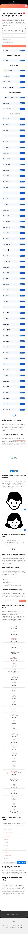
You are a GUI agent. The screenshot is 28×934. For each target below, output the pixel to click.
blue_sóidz (6, 845)
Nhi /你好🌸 (14, 746)
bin (14, 733)
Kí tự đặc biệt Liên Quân (19, 440)
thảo (14, 739)
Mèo (14, 727)
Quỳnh (14, 784)
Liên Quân (14, 682)
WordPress (13, 927)
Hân (14, 758)
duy (14, 790)
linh (14, 631)
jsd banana (6, 839)
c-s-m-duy (6, 852)
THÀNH (14, 669)
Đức (14, 644)
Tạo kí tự (14, 46)
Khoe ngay (22, 600)
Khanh (14, 752)
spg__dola (6, 858)
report (14, 650)
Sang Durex (6, 849)
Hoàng (14, 765)
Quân (14, 809)
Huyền (14, 657)
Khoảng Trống (14, 638)
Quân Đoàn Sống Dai (8, 832)
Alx (21, 927)
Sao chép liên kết (21, 862)
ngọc (14, 720)
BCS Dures (6, 842)
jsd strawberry (7, 836)
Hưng (14, 803)
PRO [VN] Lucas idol (8, 829)
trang (14, 701)
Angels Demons (7, 855)
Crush (14, 663)
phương (14, 688)
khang (14, 707)
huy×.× (14, 714)
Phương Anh (14, 771)
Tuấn (14, 676)
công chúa (14, 796)
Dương (14, 777)
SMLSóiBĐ (4, 20)
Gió (14, 695)
